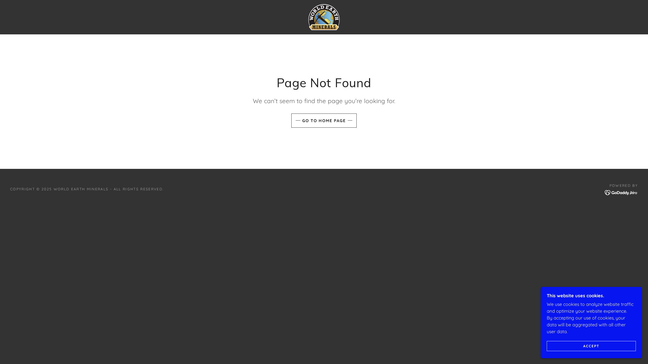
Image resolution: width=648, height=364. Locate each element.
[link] (324, 17)
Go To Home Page (324, 120)
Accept (591, 346)
